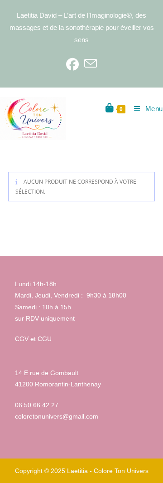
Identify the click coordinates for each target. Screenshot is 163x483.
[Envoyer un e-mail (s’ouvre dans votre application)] (91, 64)
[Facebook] (72, 64)
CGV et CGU (33, 338)
